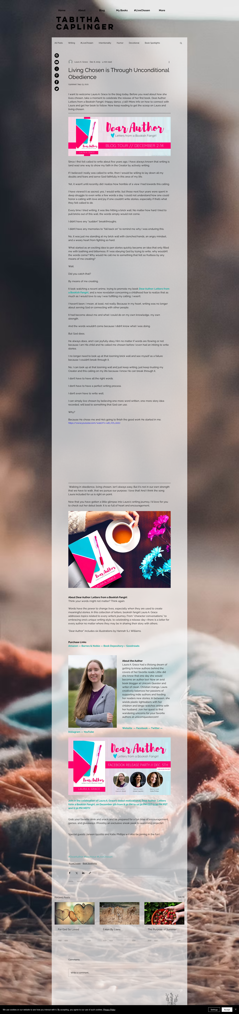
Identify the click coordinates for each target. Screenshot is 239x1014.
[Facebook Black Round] (56, 82)
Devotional (134, 43)
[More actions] (169, 62)
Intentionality (105, 43)
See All (181, 897)
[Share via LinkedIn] (83, 873)
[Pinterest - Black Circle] (56, 75)
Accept (227, 1009)
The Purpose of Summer (162, 929)
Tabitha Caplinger (85, 23)
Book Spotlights (152, 43)
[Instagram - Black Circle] (56, 55)
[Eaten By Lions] (120, 913)
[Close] (235, 1009)
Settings (214, 1009)
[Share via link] (90, 873)
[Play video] (119, 450)
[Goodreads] (56, 69)
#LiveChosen (86, 43)
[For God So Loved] (75, 913)
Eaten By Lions (111, 929)
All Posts (58, 43)
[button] (181, 43)
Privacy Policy (109, 1009)
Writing (71, 43)
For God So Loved (68, 929)
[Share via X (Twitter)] (76, 873)
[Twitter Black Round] (56, 89)
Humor (120, 43)
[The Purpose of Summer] (164, 913)
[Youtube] (56, 62)
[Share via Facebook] (69, 873)
